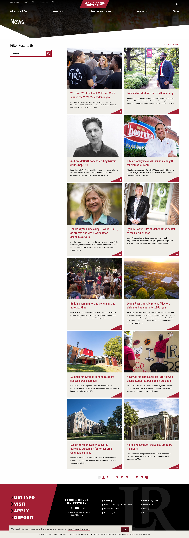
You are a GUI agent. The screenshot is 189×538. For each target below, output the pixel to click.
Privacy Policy (52, 534)
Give (53, 2)
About (176, 11)
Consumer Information (108, 534)
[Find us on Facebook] (71, 509)
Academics (59, 11)
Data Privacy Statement (79, 529)
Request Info (44, 2)
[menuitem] (18, 11)
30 (122, 477)
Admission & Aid (18, 11)
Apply (26, 2)
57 (142, 477)
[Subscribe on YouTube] (77, 509)
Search (16, 53)
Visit (33, 2)
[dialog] (71, 529)
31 (127, 477)
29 (117, 477)
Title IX (71, 534)
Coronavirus (122, 534)
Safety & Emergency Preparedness (87, 534)
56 (137, 477)
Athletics (142, 11)
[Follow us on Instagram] (83, 509)
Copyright (42, 534)
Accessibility (63, 534)
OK (125, 530)
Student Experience (101, 11)
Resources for (14, 2)
